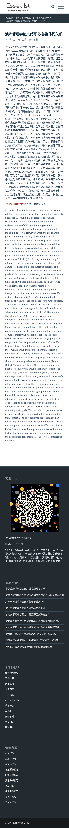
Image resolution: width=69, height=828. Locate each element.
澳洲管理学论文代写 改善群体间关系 (33, 33)
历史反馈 (9, 683)
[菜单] (59, 6)
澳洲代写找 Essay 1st (20, 823)
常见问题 (9, 689)
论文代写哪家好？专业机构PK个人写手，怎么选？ (31, 633)
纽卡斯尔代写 (11, 791)
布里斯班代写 (11, 769)
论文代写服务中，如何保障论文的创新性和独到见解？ (33, 627)
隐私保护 (9, 727)
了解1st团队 (11, 678)
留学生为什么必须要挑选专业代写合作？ (26, 588)
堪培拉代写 (10, 759)
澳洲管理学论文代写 (16, 204)
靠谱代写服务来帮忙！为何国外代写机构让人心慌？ (32, 640)
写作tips (9, 711)
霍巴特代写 (10, 796)
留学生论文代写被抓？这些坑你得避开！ (26, 607)
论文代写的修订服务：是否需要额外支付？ (27, 614)
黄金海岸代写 (11, 780)
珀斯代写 (9, 786)
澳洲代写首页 (11, 673)
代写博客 (9, 705)
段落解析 (33, 39)
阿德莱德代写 (11, 775)
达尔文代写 (10, 802)
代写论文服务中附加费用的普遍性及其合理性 (28, 646)
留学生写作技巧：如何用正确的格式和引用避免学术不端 (34, 595)
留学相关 (9, 722)
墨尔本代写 (10, 764)
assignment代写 (12, 700)
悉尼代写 (9, 753)
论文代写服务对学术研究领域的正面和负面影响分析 (32, 620)
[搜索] (51, 6)
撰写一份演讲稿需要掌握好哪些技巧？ (25, 601)
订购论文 (9, 694)
